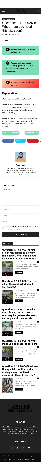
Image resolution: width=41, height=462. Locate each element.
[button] (3, 11)
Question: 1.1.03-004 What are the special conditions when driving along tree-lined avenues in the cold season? (20, 371)
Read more (19, 272)
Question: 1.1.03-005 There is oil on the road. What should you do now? (19, 284)
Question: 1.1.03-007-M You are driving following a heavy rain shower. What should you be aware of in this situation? (19, 254)
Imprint (36, 456)
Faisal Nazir (7, 34)
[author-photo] (20, 162)
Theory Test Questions (14, 16)
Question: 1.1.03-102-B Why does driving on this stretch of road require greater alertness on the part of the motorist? (19, 314)
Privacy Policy (28, 456)
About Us (19, 456)
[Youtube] (29, 448)
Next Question (32, 132)
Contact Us (11, 456)
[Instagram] (18, 448)
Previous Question (10, 132)
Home (4, 16)
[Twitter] (23, 448)
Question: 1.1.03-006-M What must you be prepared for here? (20, 342)
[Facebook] (12, 448)
